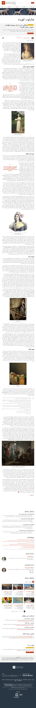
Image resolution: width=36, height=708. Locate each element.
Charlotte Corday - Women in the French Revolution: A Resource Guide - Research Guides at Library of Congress (18, 541)
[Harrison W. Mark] (32, 572)
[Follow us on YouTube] (32, 675)
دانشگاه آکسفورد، (17, 657)
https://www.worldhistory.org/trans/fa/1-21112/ (24, 625)
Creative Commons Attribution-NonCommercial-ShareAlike (22, 637)
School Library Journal (14, 659)
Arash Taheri (18, 37)
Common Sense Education (10, 658)
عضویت (27, 652)
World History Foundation (8, 684)
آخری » (12, 611)
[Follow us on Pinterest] (27, 675)
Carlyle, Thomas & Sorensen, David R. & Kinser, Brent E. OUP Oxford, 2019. (20, 540)
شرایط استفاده (25, 679)
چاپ (28, 40)
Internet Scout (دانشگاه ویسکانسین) (21, 658)
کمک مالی (31, 652)
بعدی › (16, 611)
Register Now (30, 33)
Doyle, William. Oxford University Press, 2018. (22, 544)
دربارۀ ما (32, 679)
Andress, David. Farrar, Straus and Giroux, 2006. (26, 539)
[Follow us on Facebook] (23, 675)
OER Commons (7, 659)
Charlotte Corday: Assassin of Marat (22, 543)
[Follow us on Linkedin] (28, 675)
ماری (10, 68)
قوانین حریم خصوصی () (9, 679)
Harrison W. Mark (26, 37)
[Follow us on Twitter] (25, 675)
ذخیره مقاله (32, 40)
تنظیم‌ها (29, 679)
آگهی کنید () (16, 679)
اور (10, 274)
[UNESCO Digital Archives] (18, 695)
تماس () (20, 679)
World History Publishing (9, 685)
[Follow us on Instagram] (30, 675)
